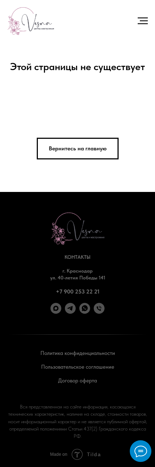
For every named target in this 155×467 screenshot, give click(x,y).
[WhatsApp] (84, 312)
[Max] (55, 312)
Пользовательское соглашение (77, 367)
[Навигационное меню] (143, 21)
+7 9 (61, 291)
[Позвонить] (99, 312)
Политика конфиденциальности (77, 353)
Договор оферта (77, 380)
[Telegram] (70, 312)
